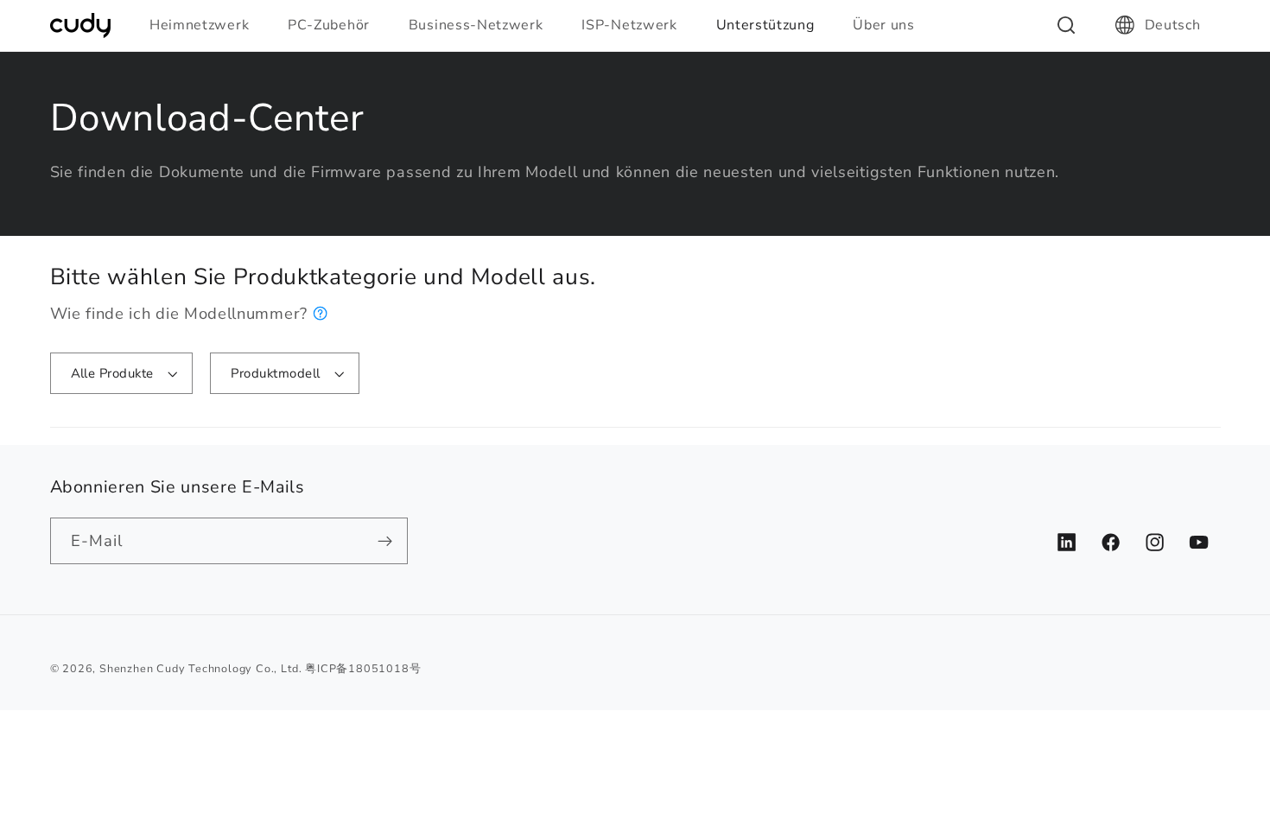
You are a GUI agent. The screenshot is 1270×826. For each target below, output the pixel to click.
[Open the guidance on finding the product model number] (321, 313)
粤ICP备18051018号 (363, 668)
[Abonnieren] (385, 541)
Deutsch (1173, 25)
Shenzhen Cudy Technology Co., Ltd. (200, 668)
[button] (206, 25)
